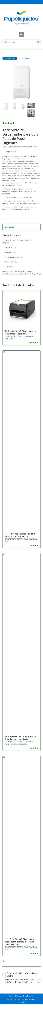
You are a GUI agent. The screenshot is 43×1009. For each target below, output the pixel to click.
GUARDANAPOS (29, 336)
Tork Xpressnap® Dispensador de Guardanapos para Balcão (20, 332)
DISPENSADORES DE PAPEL (19, 147)
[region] (21, 987)
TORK (35, 147)
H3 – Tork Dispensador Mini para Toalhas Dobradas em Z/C (20, 535)
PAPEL (31, 147)
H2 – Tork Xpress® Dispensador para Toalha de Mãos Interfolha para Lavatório (20, 942)
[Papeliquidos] (21, 18)
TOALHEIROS (33, 539)
